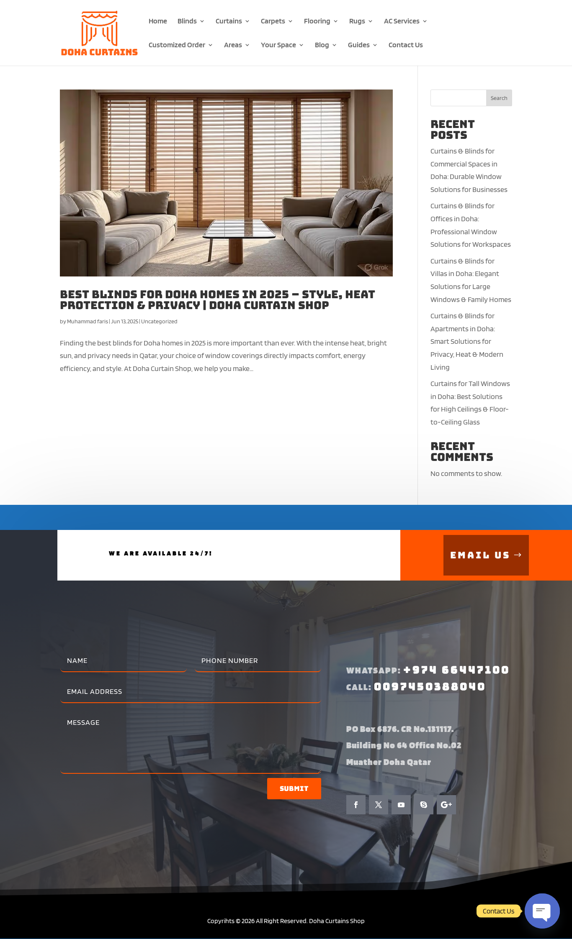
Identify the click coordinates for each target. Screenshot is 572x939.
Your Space (278, 45)
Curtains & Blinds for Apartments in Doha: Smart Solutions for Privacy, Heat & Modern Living (466, 341)
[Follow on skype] (423, 804)
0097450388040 (430, 686)
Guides (359, 45)
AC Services (402, 21)
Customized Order (177, 45)
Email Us (480, 555)
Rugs (357, 21)
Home (158, 21)
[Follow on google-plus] (446, 804)
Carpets (273, 21)
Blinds (187, 21)
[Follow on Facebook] (356, 804)
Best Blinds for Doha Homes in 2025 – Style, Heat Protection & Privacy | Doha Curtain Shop (217, 299)
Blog (322, 45)
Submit (294, 788)
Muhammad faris (87, 321)
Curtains (229, 21)
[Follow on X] (378, 804)
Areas (233, 45)
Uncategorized (159, 321)
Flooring (317, 21)
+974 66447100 (456, 669)
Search (499, 98)
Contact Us (406, 45)
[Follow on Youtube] (401, 804)
